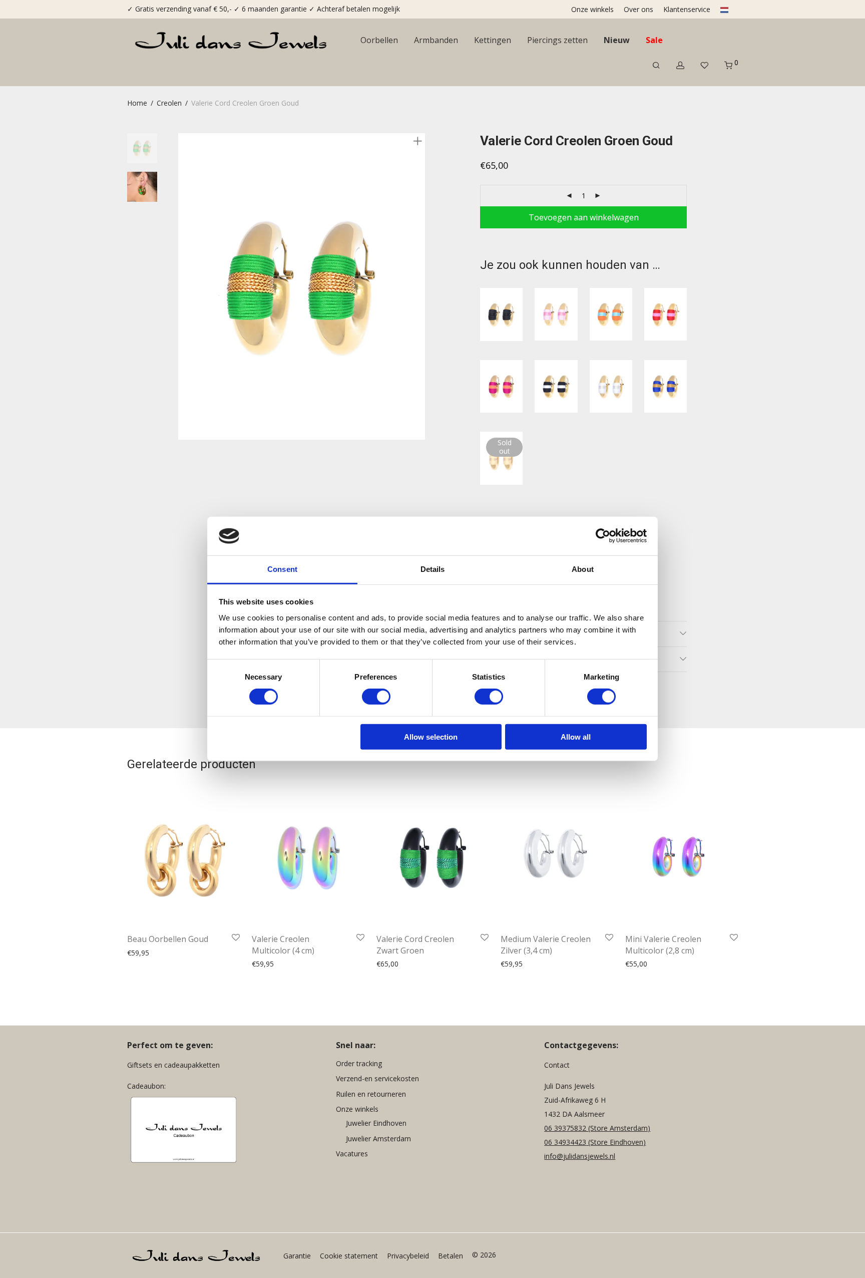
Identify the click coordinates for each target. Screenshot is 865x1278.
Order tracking (359, 1063)
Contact (557, 1065)
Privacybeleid (408, 1255)
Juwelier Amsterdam (378, 1138)
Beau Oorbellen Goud (167, 938)
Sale (654, 40)
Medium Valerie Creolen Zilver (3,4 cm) (546, 944)
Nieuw (617, 40)
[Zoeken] (656, 65)
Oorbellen (379, 40)
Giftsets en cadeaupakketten (173, 1065)
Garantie (297, 1255)
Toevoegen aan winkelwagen (584, 217)
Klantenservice (686, 9)
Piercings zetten (557, 40)
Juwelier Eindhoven (376, 1123)
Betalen (450, 1255)
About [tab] (583, 569)
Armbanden (436, 40)
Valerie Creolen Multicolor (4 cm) (283, 944)
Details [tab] (432, 569)
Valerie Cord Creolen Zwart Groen (415, 944)
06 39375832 (566, 1128)
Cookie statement (349, 1255)
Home (137, 103)
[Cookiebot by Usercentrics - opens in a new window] (603, 535)
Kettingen (492, 40)
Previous (184, 286)
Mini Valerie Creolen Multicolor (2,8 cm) (663, 944)
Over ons (638, 9)
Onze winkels (592, 9)
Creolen (169, 103)
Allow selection (431, 736)
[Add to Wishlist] (236, 937)
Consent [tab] (282, 569)
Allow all (576, 736)
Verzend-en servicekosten (377, 1078)
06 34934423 (565, 1142)
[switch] (376, 697)
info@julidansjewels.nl (579, 1156)
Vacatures (352, 1153)
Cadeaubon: (146, 1086)
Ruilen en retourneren (371, 1094)
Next (419, 286)
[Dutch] (722, 9)
